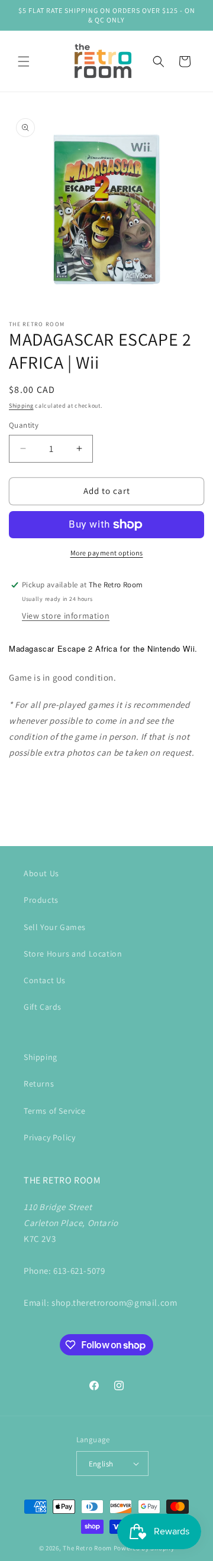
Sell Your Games (55, 927)
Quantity (23, 425)
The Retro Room (87, 1548)
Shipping (21, 405)
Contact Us (45, 980)
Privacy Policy (49, 1137)
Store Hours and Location (73, 953)
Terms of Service (55, 1110)
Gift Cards (43, 1006)
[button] (24, 61)
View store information (65, 615)
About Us (41, 873)
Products (41, 900)
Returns (39, 1083)
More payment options (106, 552)
